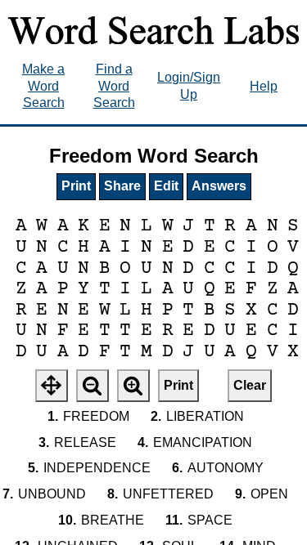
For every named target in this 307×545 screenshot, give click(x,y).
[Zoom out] (92, 385)
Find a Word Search (114, 86)
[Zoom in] (133, 385)
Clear (249, 385)
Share (122, 186)
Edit (166, 186)
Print (76, 186)
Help (264, 86)
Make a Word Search (43, 86)
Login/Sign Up (188, 85)
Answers (219, 186)
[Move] (51, 385)
